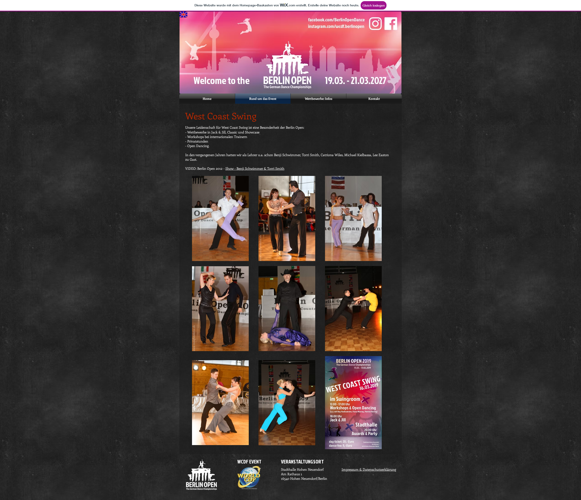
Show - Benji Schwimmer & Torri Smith (254, 168)
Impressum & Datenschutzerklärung (369, 469)
